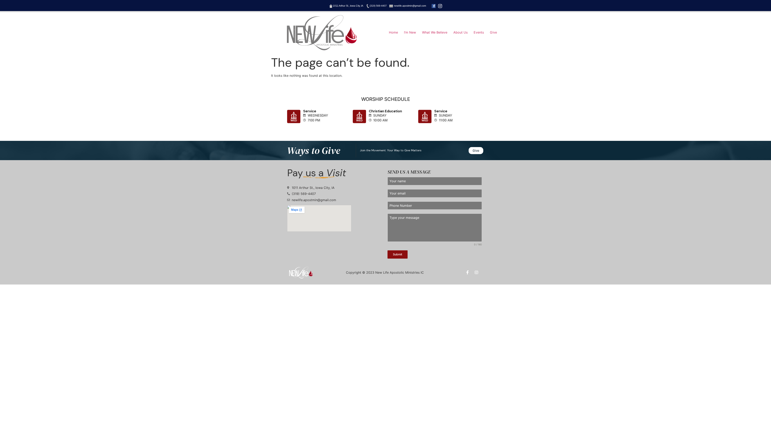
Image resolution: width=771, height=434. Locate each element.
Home (393, 32)
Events (479, 32)
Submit (397, 254)
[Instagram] (476, 272)
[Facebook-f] (467, 272)
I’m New (410, 32)
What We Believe (434, 32)
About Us (460, 32)
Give (493, 32)
